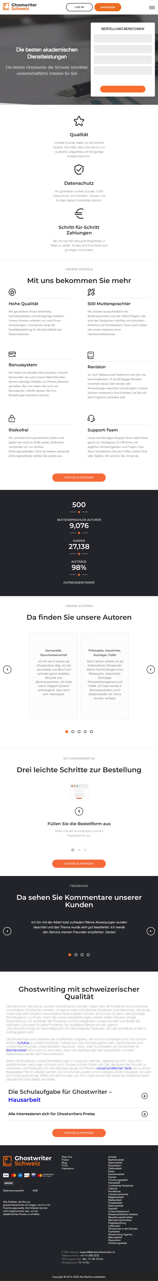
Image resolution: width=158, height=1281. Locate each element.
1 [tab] (66, 731)
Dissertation (114, 1165)
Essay (111, 1171)
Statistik (112, 1208)
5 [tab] (91, 731)
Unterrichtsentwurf (118, 1211)
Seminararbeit (115, 1205)
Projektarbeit (115, 1202)
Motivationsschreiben (120, 1220)
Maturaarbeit (115, 1237)
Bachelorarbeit (16, 1050)
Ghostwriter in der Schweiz (123, 1228)
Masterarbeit (115, 1200)
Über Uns (67, 1157)
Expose (112, 1177)
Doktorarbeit (115, 1168)
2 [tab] (72, 731)
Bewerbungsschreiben (120, 1217)
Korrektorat (114, 1191)
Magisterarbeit (116, 1197)
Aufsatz (112, 1157)
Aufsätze (23, 1043)
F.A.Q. (65, 1165)
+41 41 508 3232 (89, 1255)
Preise (65, 1159)
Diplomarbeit (115, 1162)
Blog (64, 1162)
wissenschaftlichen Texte (113, 1068)
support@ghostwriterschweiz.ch (97, 1252)
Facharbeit (114, 1231)
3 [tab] (79, 731)
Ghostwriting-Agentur (120, 1234)
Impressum (68, 1168)
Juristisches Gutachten (121, 1185)
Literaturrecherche (118, 1194)
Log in (79, 7)
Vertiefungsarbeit (117, 1243)
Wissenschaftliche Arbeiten (123, 1214)
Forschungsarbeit (118, 1179)
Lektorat (112, 1188)
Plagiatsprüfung (117, 1223)
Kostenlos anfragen (79, 477)
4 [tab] (85, 731)
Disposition (114, 1240)
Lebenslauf (114, 1225)
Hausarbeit (24, 1099)
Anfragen (107, 7)
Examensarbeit (116, 1174)
